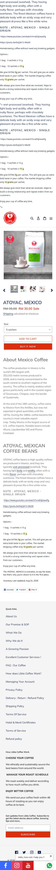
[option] (14, 289)
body (9, 5)
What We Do (14, 632)
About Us (11, 616)
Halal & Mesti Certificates (21, 722)
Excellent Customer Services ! (23, 657)
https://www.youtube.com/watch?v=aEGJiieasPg (23, 36)
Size (6, 324)
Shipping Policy (15, 706)
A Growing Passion (17, 649)
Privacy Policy (14, 689)
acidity (22, 5)
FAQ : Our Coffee (16, 665)
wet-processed (21, 466)
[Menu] (51, 218)
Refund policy (14, 738)
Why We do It (14, 640)
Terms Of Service (16, 714)
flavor (10, 9)
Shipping (8, 313)
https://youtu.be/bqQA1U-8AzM (15, 42)
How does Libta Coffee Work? (23, 673)
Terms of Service (16, 730)
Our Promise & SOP (17, 624)
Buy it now (28, 346)
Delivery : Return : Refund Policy (25, 698)
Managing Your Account (20, 681)
